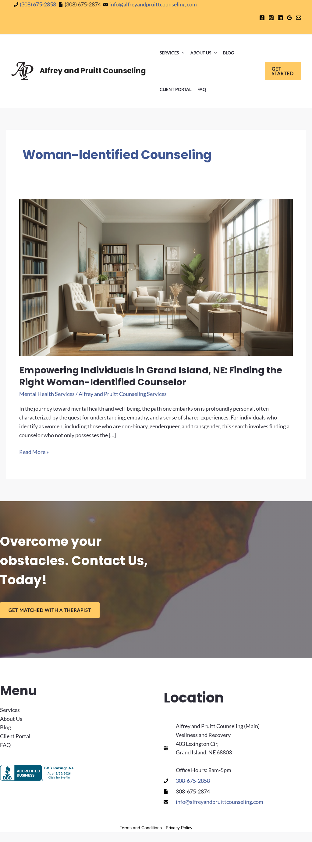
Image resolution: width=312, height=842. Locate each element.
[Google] (289, 17)
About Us (200, 52)
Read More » (34, 452)
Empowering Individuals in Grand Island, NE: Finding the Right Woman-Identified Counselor (150, 376)
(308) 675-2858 (38, 4)
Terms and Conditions (141, 827)
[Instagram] (271, 17)
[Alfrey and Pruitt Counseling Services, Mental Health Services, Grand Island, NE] (38, 773)
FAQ (201, 89)
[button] (181, 53)
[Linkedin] (280, 17)
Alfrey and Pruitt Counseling (93, 71)
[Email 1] (298, 17)
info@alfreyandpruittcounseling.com (153, 4)
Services (169, 52)
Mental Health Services (47, 393)
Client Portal (175, 89)
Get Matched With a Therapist (50, 610)
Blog (228, 52)
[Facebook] (262, 17)
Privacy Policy (179, 827)
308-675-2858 (193, 780)
